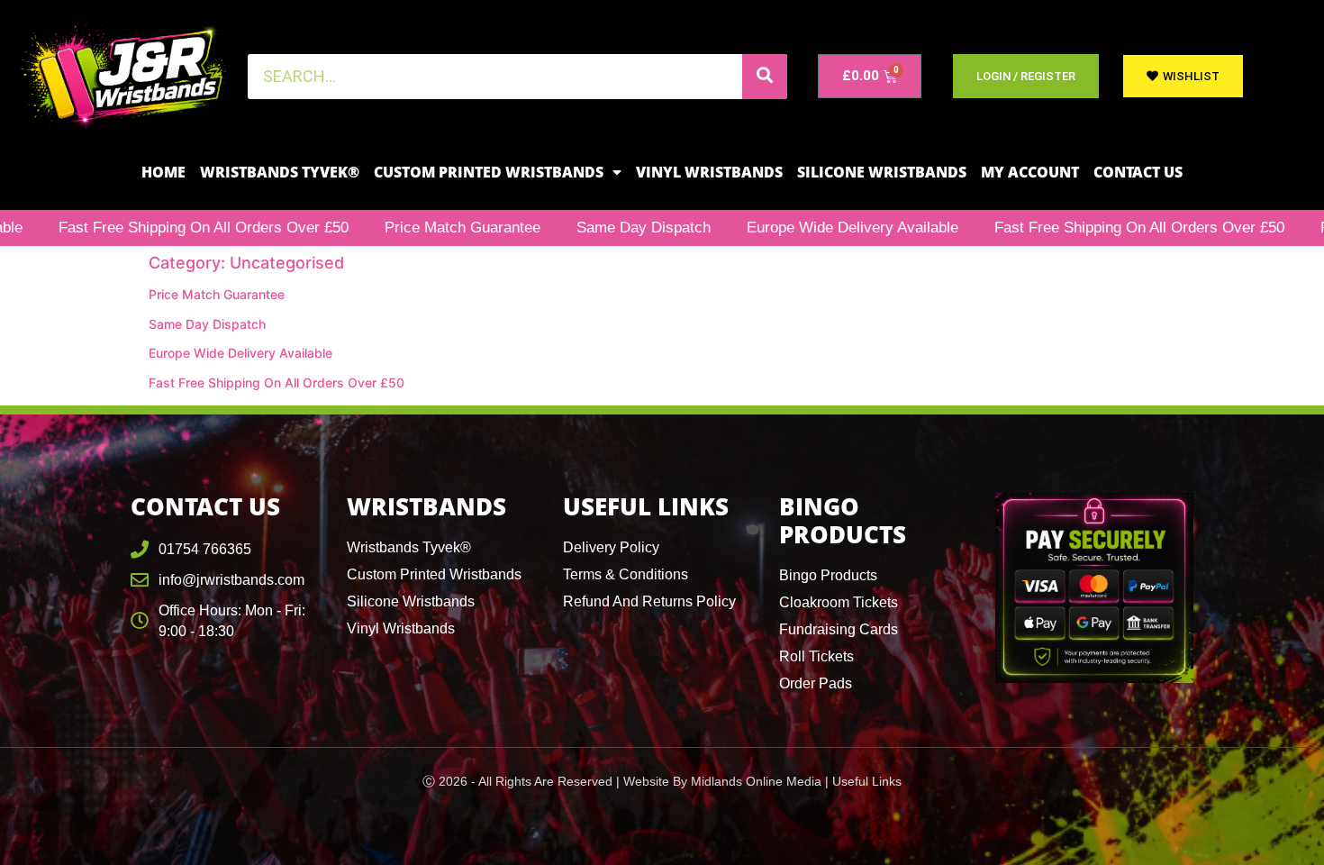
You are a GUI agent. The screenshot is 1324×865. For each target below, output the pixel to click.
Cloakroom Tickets (838, 602)
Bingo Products (828, 575)
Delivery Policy (611, 547)
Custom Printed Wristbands (488, 172)
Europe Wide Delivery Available (808, 227)
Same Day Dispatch (599, 227)
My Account (1030, 172)
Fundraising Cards (838, 629)
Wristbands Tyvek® (279, 172)
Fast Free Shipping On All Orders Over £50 (1095, 227)
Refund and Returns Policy (649, 601)
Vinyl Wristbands (709, 172)
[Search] (764, 76)
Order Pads (815, 683)
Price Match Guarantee (418, 227)
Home (163, 172)
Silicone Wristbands (881, 172)
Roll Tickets (816, 656)
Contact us (1138, 172)
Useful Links (867, 781)
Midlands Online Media (756, 781)
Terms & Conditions (625, 574)
